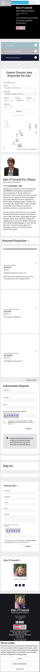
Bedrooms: (29, 97)
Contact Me (10, 45)
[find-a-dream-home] (35, 57)
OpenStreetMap (32, 149)
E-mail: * (5, 404)
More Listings (31, 380)
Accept (20, 658)
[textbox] (20, 87)
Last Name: (6, 397)
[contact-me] (35, 45)
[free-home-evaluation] (35, 51)
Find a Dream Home (13, 58)
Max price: (18, 97)
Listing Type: (7, 91)
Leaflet (19, 149)
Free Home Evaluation (14, 51)
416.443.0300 (24, 13)
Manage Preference (20, 664)
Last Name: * (7, 496)
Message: (6, 514)
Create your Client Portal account (21, 438)
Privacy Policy (22, 654)
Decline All (20, 669)
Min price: (6, 97)
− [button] (5, 125)
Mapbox (25, 149)
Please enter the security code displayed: (14, 411)
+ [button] (5, 122)
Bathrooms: (7, 104)
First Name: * (6, 390)
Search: (6, 85)
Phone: (6, 508)
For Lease (12, 82)
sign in (14, 440)
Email (17, 14)
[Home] (19, 28)
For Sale (5, 82)
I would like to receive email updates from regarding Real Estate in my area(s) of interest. (21, 422)
